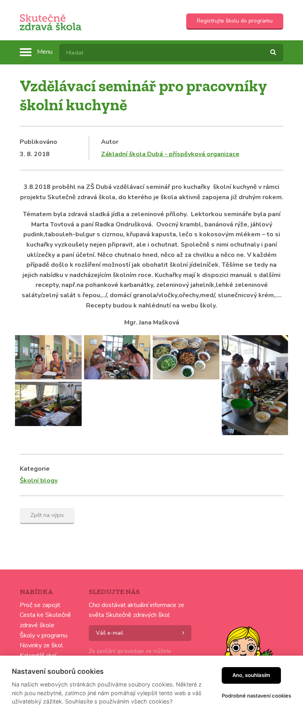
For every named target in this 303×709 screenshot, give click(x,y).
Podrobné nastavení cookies (256, 695)
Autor (109, 142)
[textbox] (171, 52)
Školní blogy (39, 480)
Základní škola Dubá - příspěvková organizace (170, 154)
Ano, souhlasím (251, 675)
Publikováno (38, 142)
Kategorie (35, 468)
